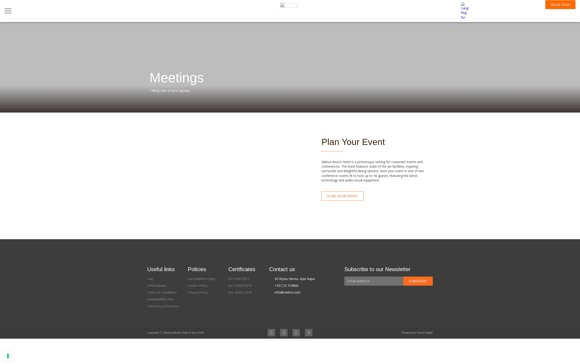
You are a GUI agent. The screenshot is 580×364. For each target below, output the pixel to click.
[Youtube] (296, 332)
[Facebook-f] (271, 332)
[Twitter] (308, 332)
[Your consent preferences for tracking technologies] (8, 356)
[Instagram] (284, 332)
